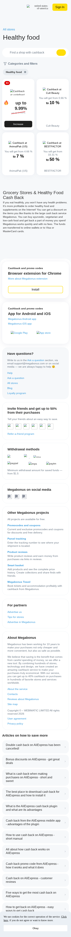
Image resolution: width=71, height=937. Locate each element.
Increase (18, 124)
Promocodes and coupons (23, 525)
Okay (36, 928)
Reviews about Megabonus (23, 699)
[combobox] (35, 52)
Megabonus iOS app (20, 323)
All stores (12, 383)
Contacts (12, 694)
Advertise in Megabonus (21, 622)
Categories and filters (23, 63)
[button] (61, 52)
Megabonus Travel (18, 581)
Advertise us (14, 611)
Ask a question (35, 360)
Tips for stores (15, 617)
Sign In (59, 7)
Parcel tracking (16, 538)
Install (35, 289)
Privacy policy (15, 723)
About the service (17, 689)
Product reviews (17, 552)
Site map (12, 704)
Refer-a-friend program (20, 433)
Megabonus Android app (22, 318)
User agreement (16, 718)
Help (10, 373)
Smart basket (15, 565)
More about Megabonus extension (28, 278)
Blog (9, 388)
